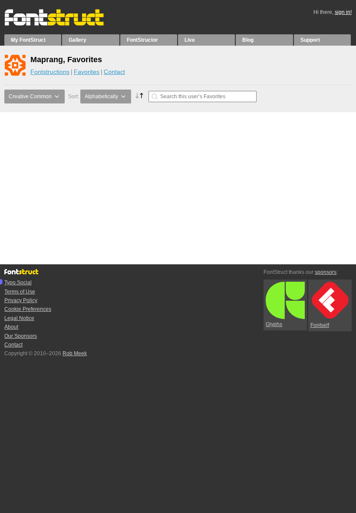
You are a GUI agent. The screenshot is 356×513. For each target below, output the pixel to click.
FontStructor (142, 40)
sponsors (325, 272)
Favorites (86, 71)
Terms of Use (19, 292)
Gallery (77, 40)
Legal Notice (19, 318)
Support (310, 40)
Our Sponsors (20, 336)
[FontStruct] (63, 24)
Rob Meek (75, 353)
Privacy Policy (20, 300)
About (11, 327)
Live (190, 40)
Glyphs (274, 324)
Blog (248, 40)
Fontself (319, 325)
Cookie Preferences (27, 309)
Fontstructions (49, 71)
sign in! (343, 12)
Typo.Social (18, 283)
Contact (114, 71)
